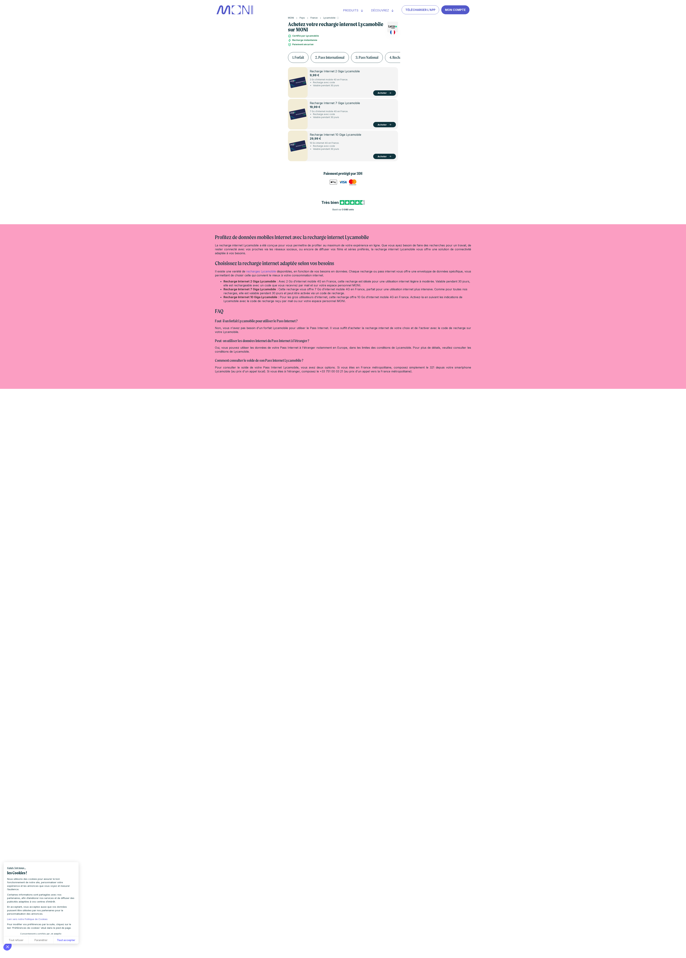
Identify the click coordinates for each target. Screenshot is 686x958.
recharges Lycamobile (261, 271)
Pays (302, 17)
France (314, 17)
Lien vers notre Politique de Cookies (27, 919)
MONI (291, 17)
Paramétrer (41, 940)
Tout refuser (16, 940)
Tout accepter (66, 940)
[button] (7, 946)
